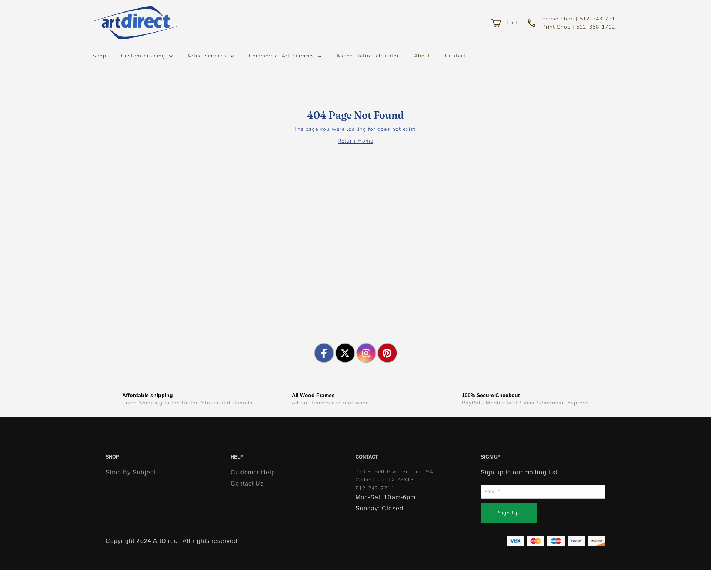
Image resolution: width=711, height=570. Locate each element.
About (422, 55)
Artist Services (207, 55)
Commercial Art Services (282, 55)
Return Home (355, 140)
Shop (99, 55)
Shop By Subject (131, 472)
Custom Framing (144, 55)
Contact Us (247, 483)
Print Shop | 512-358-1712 (578, 26)
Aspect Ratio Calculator (367, 55)
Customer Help (253, 472)
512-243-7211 (375, 488)
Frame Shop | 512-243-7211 (580, 18)
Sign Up (508, 512)
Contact (455, 55)
